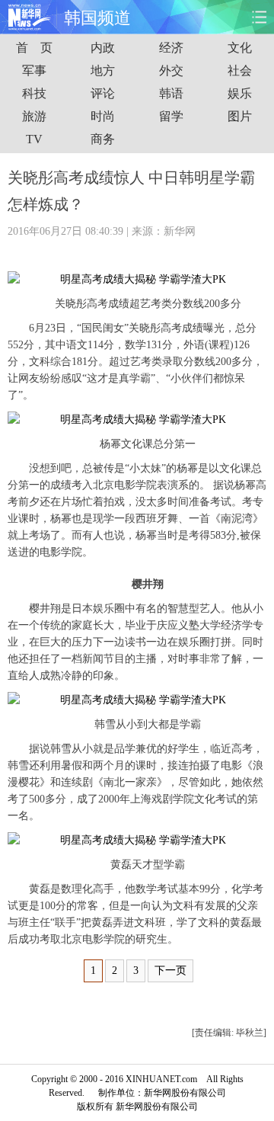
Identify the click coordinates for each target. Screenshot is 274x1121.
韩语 (171, 93)
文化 (240, 47)
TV (34, 139)
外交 (171, 70)
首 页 (34, 47)
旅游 (34, 116)
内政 (103, 47)
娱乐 (240, 93)
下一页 (170, 970)
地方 (103, 70)
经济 (171, 47)
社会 (240, 70)
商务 (103, 139)
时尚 (103, 116)
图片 (240, 116)
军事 (34, 70)
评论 (103, 93)
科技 (34, 93)
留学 (171, 116)
